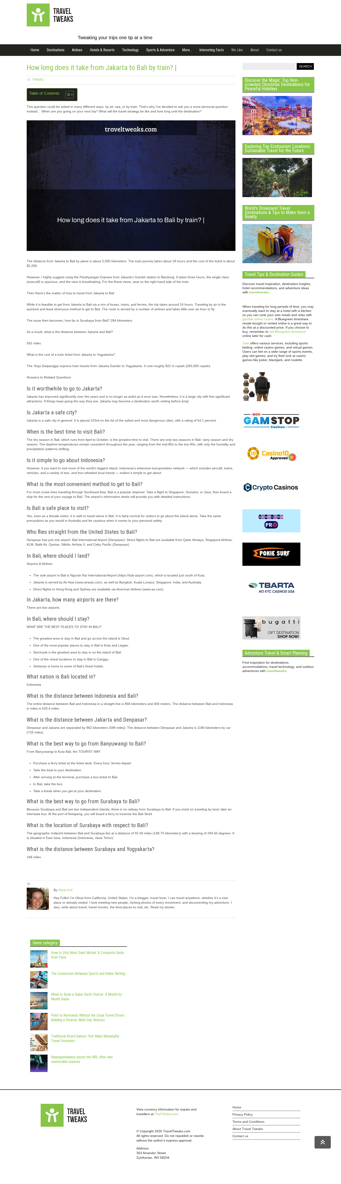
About (254, 50)
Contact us (274, 50)
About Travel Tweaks (247, 1129)
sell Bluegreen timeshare (287, 331)
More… (187, 50)
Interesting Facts (211, 50)
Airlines (77, 50)
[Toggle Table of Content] (67, 95)
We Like (237, 50)
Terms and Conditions (248, 1121)
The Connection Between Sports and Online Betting (88, 973)
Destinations (55, 50)
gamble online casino (257, 319)
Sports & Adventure (160, 50)
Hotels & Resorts (102, 50)
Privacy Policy (242, 1114)
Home (34, 50)
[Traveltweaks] (50, 25)
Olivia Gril (65, 890)
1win (245, 343)
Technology (130, 50)
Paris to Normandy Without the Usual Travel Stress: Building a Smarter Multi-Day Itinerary (88, 1017)
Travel (38, 79)
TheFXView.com (166, 1114)
